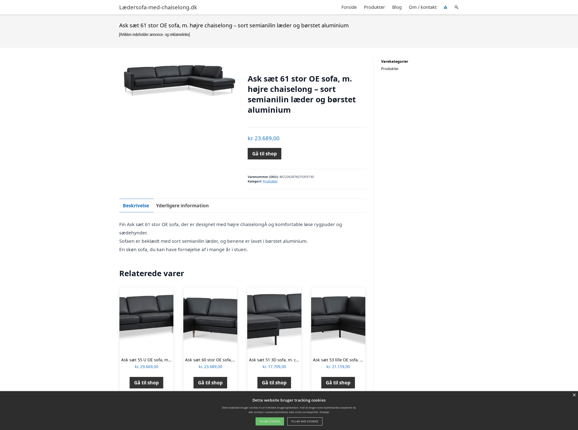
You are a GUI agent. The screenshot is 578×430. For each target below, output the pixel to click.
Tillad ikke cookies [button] (304, 421)
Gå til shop (264, 153)
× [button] (574, 395)
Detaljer (324, 412)
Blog (397, 7)
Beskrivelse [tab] (136, 205)
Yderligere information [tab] (182, 205)
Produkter (374, 7)
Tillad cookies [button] (269, 421)
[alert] (289, 410)
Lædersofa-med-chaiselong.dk (158, 7)
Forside (349, 7)
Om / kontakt (423, 7)
